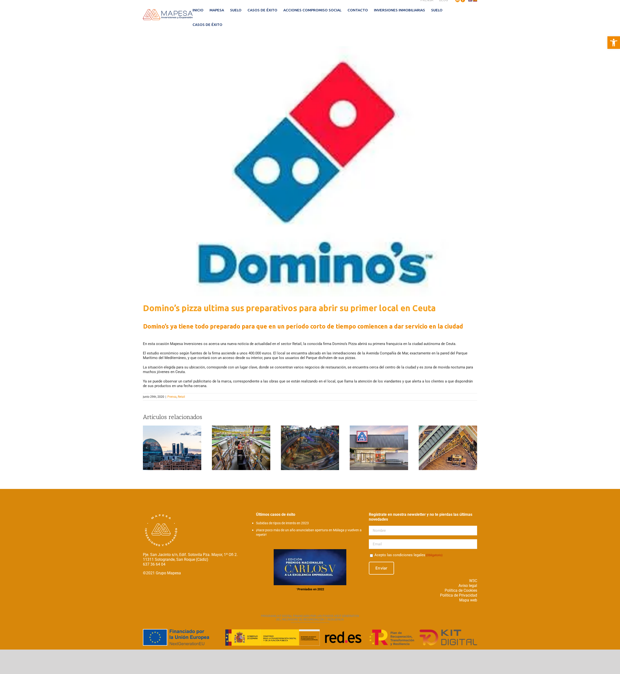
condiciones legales (409, 555)
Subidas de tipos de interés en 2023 (282, 523)
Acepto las (408, 555)
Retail (181, 396)
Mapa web (468, 600)
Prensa (172, 396)
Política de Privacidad (458, 595)
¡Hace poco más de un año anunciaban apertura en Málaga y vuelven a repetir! (309, 532)
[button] (613, 42)
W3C (473, 580)
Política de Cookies (461, 590)
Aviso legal (467, 585)
